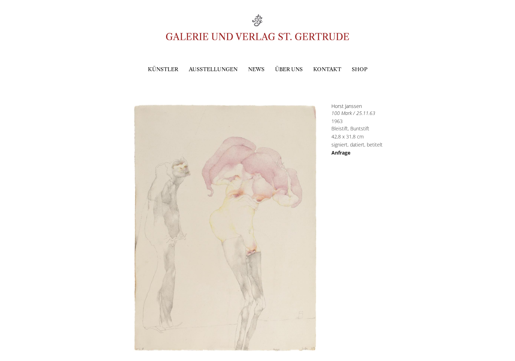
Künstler (163, 69)
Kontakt (327, 69)
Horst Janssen (346, 106)
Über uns (289, 69)
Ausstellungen (213, 69)
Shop (360, 69)
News (256, 69)
